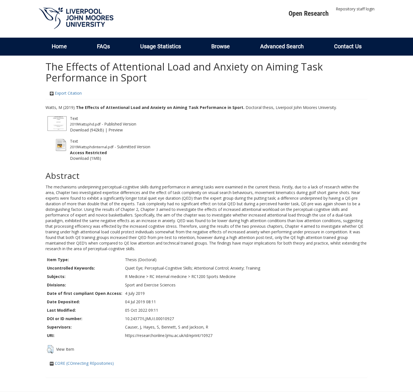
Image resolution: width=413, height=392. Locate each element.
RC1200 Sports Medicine (213, 276)
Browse (220, 46)
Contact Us (348, 46)
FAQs (103, 46)
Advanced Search (282, 46)
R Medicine (135, 276)
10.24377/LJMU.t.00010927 (149, 318)
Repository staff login (355, 9)
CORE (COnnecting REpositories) (84, 363)
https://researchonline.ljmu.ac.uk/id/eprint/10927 (168, 335)
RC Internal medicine (168, 276)
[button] (50, 349)
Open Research (309, 13)
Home (59, 46)
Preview (115, 130)
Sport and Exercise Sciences (150, 285)
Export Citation (68, 93)
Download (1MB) (85, 158)
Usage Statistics (160, 46)
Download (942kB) (87, 130)
